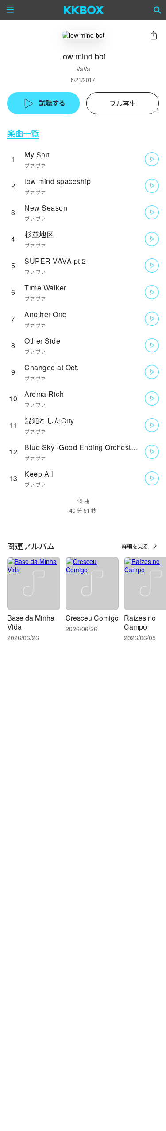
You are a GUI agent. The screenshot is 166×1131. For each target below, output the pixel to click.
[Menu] (10, 9)
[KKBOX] (84, 10)
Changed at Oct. (51, 367)
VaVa (83, 68)
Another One (45, 314)
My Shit (37, 154)
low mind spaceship (57, 181)
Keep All (38, 474)
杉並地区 (39, 234)
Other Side (42, 341)
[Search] (157, 9)
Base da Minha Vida (30, 622)
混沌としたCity (49, 420)
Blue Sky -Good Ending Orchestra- (82, 447)
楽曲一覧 (23, 133)
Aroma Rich (44, 394)
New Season (45, 208)
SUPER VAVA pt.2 (55, 261)
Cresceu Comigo (92, 618)
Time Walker (45, 287)
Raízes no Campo (140, 622)
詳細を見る (135, 546)
